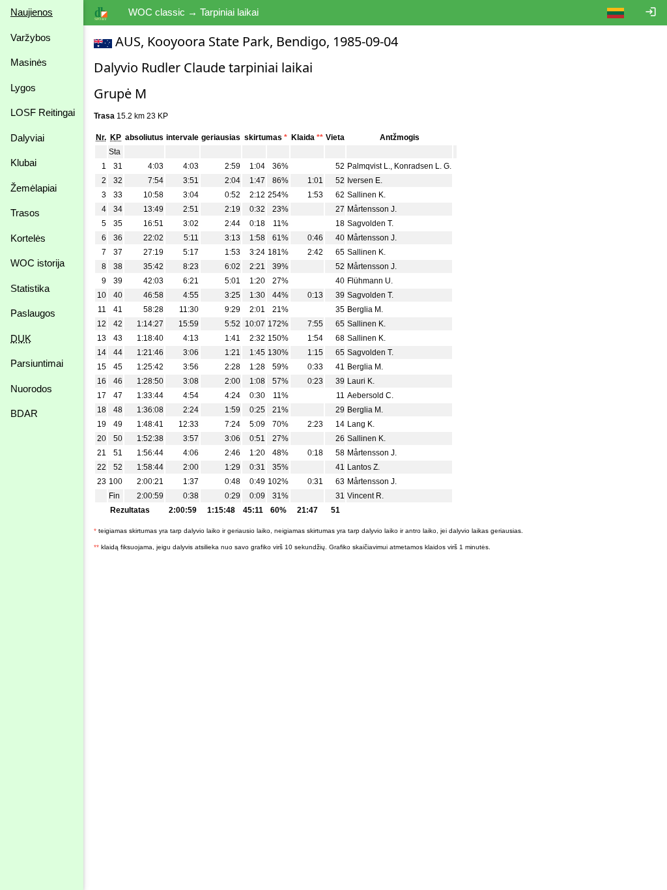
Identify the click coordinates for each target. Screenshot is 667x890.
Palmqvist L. (368, 166)
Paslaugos (32, 313)
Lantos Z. (363, 467)
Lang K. (361, 424)
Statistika (30, 288)
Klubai (23, 162)
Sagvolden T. (370, 223)
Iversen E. (364, 180)
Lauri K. (361, 381)
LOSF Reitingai (42, 112)
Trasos (25, 212)
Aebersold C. (370, 395)
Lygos (23, 87)
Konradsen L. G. (422, 166)
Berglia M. (365, 309)
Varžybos (30, 37)
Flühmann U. (370, 280)
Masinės (28, 62)
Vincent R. (365, 495)
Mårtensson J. (372, 209)
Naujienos (31, 12)
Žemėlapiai (33, 188)
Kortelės (28, 238)
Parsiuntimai (36, 363)
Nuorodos (31, 388)
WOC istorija (37, 262)
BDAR (24, 413)
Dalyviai (27, 137)
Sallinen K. (366, 194)
